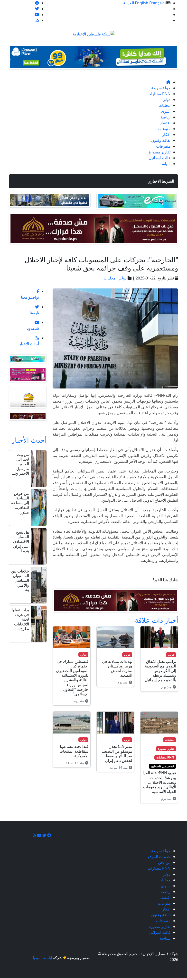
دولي (166, 99)
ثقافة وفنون (160, 140)
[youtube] (37, 14)
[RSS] (37, 20)
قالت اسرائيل (159, 157)
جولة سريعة (160, 88)
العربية (128, 3)
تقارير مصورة (159, 152)
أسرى (165, 111)
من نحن (164, 14)
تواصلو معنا (161, 20)
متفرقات (163, 146)
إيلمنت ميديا (42, 957)
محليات (164, 105)
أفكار (166, 134)
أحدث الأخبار (29, 440)
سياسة (164, 163)
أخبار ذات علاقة (156, 620)
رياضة (165, 117)
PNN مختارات (159, 93)
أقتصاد (165, 123)
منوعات (164, 128)
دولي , (121, 278)
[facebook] (37, 3)
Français (157, 3)
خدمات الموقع (159, 8)
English (141, 3)
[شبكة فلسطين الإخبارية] (93, 32)
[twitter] (37, 8)
